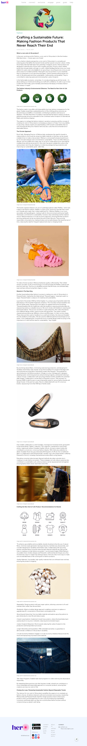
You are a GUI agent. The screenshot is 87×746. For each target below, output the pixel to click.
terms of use (53, 731)
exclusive (41, 2)
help (71, 2)
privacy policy (53, 735)
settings (53, 728)
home (23, 2)
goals (65, 2)
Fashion (20, 33)
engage (51, 2)
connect (32, 2)
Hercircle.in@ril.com (67, 729)
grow (58, 2)
